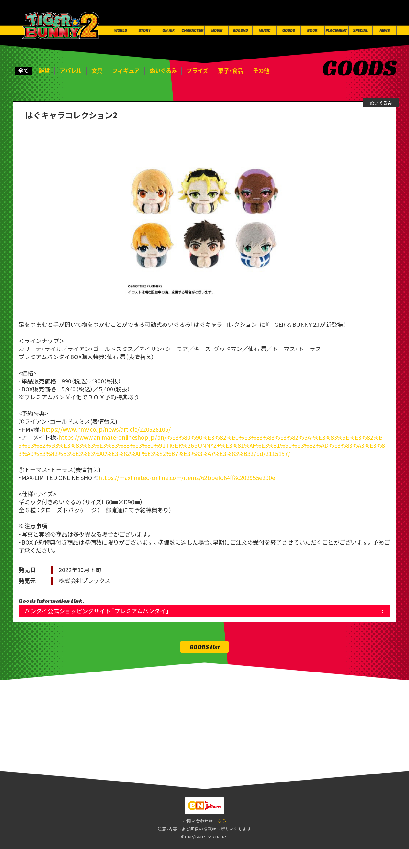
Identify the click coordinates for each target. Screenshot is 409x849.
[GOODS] (288, 30)
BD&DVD (187, 771)
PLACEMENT (321, 771)
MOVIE (154, 771)
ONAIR (78, 771)
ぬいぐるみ (163, 70)
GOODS (253, 771)
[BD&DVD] (240, 30)
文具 (96, 70)
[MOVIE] (216, 30)
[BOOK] (312, 30)
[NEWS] (384, 30)
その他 (261, 70)
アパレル (70, 70)
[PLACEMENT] (336, 30)
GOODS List (204, 646)
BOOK (284, 771)
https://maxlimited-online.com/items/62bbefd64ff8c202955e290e (186, 477)
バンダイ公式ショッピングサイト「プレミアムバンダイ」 (96, 611)
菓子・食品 (230, 70)
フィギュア (126, 70)
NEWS (392, 771)
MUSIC (221, 771)
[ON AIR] (169, 30)
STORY (48, 771)
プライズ (197, 70)
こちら (219, 821)
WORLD (15, 771)
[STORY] (145, 30)
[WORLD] (121, 30)
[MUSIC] (264, 30)
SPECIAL (361, 771)
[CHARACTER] (192, 30)
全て (23, 70)
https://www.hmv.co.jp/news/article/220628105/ (106, 429)
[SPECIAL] (360, 30)
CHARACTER (117, 771)
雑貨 (44, 70)
